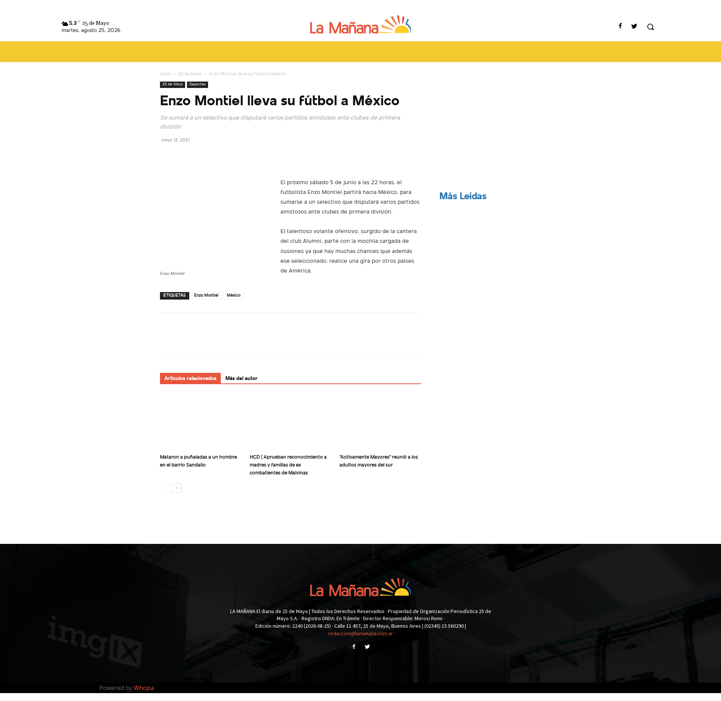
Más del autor (241, 379)
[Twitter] (634, 27)
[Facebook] (620, 27)
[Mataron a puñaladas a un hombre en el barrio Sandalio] (201, 422)
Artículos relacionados (190, 379)
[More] (237, 156)
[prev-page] (164, 488)
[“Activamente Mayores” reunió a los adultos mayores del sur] (380, 422)
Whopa (144, 688)
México (233, 296)
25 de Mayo (190, 74)
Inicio (165, 74)
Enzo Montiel (206, 296)
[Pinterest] (202, 156)
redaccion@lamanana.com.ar (360, 633)
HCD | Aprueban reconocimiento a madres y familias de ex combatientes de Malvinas (288, 465)
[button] (650, 27)
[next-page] (176, 488)
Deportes (197, 84)
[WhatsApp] (219, 156)
